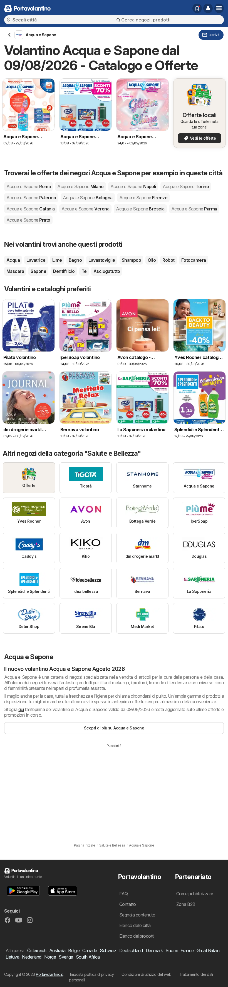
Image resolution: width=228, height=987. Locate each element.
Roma (28, 186)
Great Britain (208, 950)
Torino (186, 186)
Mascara (15, 271)
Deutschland (131, 950)
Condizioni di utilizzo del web (146, 974)
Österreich (36, 950)
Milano (80, 186)
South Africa (88, 957)
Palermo (31, 197)
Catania (30, 209)
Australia (57, 950)
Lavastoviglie (101, 260)
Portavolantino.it (49, 974)
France (187, 950)
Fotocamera (193, 260)
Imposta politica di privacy (92, 974)
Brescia (140, 209)
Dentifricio (64, 271)
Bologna (88, 197)
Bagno (75, 260)
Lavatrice (35, 260)
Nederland (31, 957)
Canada (89, 950)
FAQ (123, 893)
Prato (28, 220)
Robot (168, 260)
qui (21, 709)
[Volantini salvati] (197, 8)
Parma (194, 209)
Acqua (13, 260)
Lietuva (12, 957)
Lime (57, 260)
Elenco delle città (135, 925)
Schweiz (108, 950)
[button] (208, 8)
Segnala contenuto (137, 915)
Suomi (171, 950)
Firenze (143, 197)
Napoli (133, 186)
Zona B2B (185, 904)
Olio (152, 260)
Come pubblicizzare (194, 893)
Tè (84, 271)
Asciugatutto (106, 271)
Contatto (127, 904)
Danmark (154, 950)
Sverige (66, 957)
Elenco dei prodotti (136, 936)
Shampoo (131, 260)
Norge (50, 957)
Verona (85, 209)
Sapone (38, 271)
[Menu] (219, 8)
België (74, 950)
